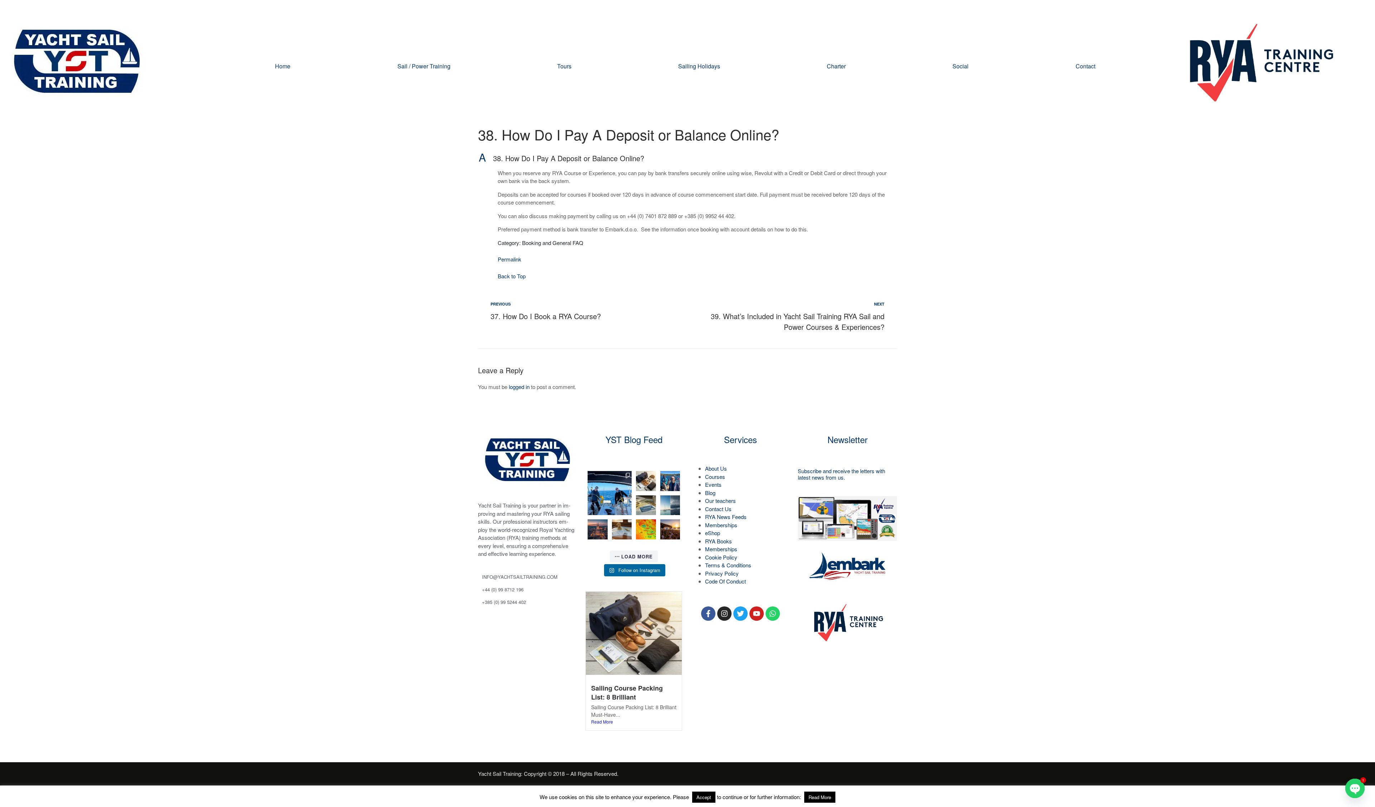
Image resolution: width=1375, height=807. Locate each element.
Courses (715, 476)
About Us (716, 468)
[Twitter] (740, 613)
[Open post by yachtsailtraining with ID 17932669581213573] (646, 505)
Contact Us (718, 509)
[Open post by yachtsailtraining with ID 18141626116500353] (646, 481)
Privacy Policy (722, 573)
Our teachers (720, 500)
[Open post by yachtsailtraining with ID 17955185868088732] (670, 481)
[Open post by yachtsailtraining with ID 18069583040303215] (670, 505)
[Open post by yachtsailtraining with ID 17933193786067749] (610, 493)
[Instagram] (724, 613)
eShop (712, 533)
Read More (602, 722)
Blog (710, 492)
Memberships (721, 525)
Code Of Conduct (725, 581)
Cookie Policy (721, 557)
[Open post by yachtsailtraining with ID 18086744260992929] (622, 529)
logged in (519, 386)
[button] (687, 158)
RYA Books (718, 541)
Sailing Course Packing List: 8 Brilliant (627, 692)
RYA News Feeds (726, 516)
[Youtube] (756, 613)
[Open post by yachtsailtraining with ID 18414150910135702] (598, 529)
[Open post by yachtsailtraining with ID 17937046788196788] (670, 529)
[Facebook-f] (708, 613)
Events (713, 484)
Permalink (509, 259)
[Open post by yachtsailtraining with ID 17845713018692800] (646, 529)
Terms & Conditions (728, 565)
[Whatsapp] (773, 613)
